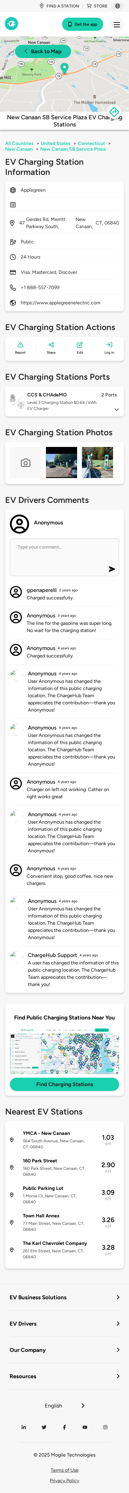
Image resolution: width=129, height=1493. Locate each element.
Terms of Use (65, 1470)
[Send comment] (112, 569)
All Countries (19, 143)
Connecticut (91, 143)
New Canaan (19, 149)
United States (55, 143)
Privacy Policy (64, 1480)
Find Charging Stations (64, 1084)
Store (100, 6)
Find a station (62, 6)
